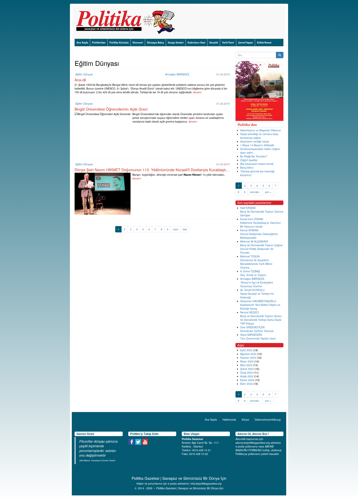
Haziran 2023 (248, 357)
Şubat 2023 (247, 369)
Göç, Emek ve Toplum (253, 275)
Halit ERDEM (247, 208)
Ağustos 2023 (248, 354)
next (175, 229)
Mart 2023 (246, 365)
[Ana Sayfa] (127, 22)
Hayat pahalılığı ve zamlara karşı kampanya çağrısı (259, 136)
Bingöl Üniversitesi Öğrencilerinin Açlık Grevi (111, 109)
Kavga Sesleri (176, 42)
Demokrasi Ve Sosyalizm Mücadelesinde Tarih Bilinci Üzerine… (256, 263)
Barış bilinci (246, 167)
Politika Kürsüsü (119, 42)
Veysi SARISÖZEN (251, 334)
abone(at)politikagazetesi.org (252, 442)
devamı (197, 92)
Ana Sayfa (82, 42)
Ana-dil (80, 79)
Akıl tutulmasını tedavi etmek (257, 164)
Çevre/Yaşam (245, 42)
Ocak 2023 (246, 372)
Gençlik (213, 42)
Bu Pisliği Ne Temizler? (253, 156)
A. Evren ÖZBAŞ (250, 271)
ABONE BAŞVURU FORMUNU (254, 448)
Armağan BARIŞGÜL (177, 74)
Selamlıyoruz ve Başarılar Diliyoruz (260, 130)
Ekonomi (138, 42)
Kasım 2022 (247, 380)
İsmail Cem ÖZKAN (251, 219)
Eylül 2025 (246, 350)
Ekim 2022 (246, 384)
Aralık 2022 (246, 376)
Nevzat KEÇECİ (249, 312)
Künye (245, 419)
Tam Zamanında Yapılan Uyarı (258, 338)
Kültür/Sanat (264, 42)
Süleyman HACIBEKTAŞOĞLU (258, 301)
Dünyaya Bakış (155, 42)
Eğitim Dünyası (84, 74)
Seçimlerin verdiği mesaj (254, 141)
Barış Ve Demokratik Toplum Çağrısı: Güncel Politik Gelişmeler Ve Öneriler (261, 248)
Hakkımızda (229, 419)
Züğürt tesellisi (248, 160)
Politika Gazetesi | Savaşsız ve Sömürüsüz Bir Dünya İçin (189, 488)
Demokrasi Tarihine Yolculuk (257, 331)
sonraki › (255, 192)
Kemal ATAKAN (249, 230)
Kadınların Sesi (196, 42)
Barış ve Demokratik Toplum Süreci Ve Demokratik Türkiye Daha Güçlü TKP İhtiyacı (261, 319)
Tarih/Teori (228, 42)
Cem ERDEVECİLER (252, 327)
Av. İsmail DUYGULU (252, 290)
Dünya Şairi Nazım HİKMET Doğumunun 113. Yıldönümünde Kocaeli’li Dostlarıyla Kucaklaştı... (152, 169)
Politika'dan (99, 42)
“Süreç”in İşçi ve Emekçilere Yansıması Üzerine (256, 284)
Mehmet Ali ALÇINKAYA (254, 241)
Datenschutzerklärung (268, 419)
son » (268, 192)
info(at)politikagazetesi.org (206, 483)
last (185, 229)
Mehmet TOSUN (250, 256)
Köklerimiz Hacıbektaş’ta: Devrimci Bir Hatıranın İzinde (260, 224)
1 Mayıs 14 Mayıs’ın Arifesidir (257, 145)
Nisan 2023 (247, 361)
